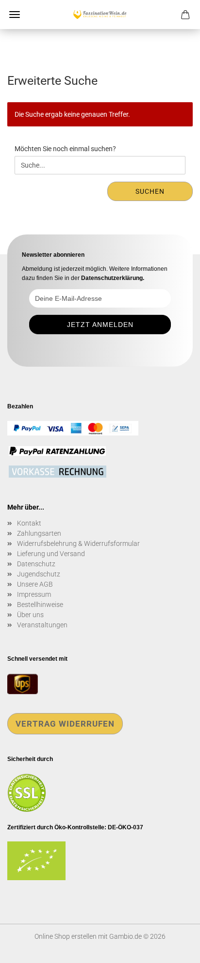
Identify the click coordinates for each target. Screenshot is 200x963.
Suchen (150, 191)
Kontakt (29, 523)
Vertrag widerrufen (65, 724)
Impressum (34, 594)
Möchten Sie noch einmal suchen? (65, 149)
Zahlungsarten (39, 533)
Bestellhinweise (40, 604)
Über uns (30, 615)
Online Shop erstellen (65, 936)
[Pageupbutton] (173, 948)
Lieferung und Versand (51, 554)
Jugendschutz (38, 574)
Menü (14, 14)
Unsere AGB (35, 584)
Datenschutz (36, 564)
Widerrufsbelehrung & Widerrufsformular (78, 543)
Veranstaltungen (42, 625)
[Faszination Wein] (100, 14)
